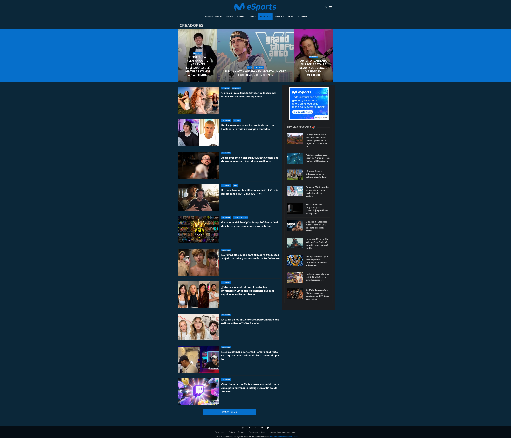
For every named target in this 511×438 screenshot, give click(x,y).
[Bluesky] (268, 427)
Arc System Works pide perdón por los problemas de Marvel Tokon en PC (317, 261)
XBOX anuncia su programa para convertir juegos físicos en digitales (317, 209)
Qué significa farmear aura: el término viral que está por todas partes (316, 226)
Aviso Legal (219, 432)
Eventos (252, 16)
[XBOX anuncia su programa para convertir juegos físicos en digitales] (295, 208)
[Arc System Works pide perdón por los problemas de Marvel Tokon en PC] (295, 260)
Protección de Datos (257, 432)
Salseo (291, 16)
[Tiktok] (243, 427)
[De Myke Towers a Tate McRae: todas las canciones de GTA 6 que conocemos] (295, 293)
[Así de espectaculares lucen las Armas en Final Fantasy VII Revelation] (295, 158)
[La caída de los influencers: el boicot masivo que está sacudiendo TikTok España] (198, 327)
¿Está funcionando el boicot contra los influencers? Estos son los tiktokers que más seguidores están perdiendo (247, 290)
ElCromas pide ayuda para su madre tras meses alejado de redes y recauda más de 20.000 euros (250, 256)
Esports (229, 16)
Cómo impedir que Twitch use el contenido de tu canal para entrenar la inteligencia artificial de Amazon (250, 387)
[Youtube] (262, 427)
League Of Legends (213, 16)
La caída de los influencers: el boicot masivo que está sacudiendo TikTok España (250, 321)
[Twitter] (249, 427)
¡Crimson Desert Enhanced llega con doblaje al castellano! (316, 173)
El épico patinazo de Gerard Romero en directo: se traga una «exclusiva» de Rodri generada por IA (250, 355)
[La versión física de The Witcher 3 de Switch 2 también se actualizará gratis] (295, 243)
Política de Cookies (236, 432)
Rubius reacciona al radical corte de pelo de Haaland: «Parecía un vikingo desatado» (247, 127)
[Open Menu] (330, 7)
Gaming (240, 16)
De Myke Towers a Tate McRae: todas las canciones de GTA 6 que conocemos (317, 294)
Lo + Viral (302, 16)
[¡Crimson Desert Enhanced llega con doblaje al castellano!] (295, 174)
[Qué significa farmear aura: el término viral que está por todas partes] (295, 225)
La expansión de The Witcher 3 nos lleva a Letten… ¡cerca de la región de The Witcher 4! (317, 140)
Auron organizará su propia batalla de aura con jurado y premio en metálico (313, 68)
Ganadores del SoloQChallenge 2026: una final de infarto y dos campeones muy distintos (249, 224)
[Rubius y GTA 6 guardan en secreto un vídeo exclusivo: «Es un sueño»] (255, 55)
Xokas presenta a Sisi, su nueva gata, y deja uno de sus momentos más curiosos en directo (249, 159)
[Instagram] (255, 427)
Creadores (265, 16)
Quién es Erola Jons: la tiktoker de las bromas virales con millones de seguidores (248, 94)
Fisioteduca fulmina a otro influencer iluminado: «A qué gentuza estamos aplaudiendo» (197, 66)
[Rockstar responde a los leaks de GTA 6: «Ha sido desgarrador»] (295, 277)
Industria (279, 16)
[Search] (326, 7)
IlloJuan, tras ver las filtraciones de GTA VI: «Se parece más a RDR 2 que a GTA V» (249, 192)
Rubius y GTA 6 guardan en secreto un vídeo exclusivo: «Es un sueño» (255, 73)
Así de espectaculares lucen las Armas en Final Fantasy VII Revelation (317, 157)
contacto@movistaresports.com (283, 432)
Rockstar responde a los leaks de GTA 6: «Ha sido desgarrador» (317, 276)
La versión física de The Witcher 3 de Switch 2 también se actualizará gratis (317, 244)
